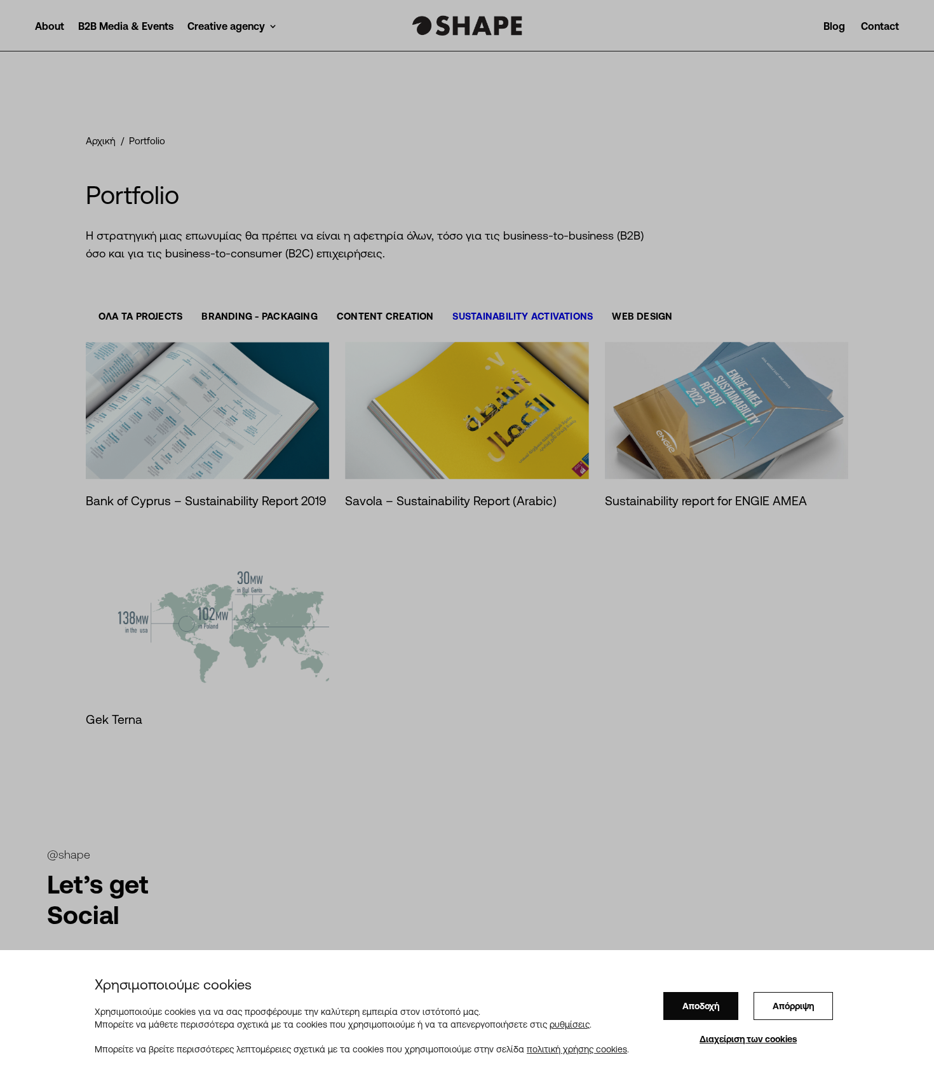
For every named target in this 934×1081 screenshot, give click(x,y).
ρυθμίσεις (570, 1024)
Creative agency (226, 27)
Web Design (642, 316)
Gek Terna (114, 719)
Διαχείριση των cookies (748, 1039)
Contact (880, 27)
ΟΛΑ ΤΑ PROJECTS (140, 316)
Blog (834, 27)
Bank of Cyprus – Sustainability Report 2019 (206, 501)
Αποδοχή (700, 1006)
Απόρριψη (793, 1006)
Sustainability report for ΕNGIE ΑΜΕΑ (706, 501)
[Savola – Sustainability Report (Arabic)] (466, 410)
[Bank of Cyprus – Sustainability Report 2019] (207, 410)
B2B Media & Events (125, 27)
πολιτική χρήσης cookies (577, 1049)
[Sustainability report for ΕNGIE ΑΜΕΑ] (726, 410)
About (49, 27)
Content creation (385, 316)
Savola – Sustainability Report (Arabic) (451, 501)
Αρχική (101, 140)
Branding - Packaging (259, 316)
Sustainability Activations (522, 316)
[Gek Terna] (207, 621)
